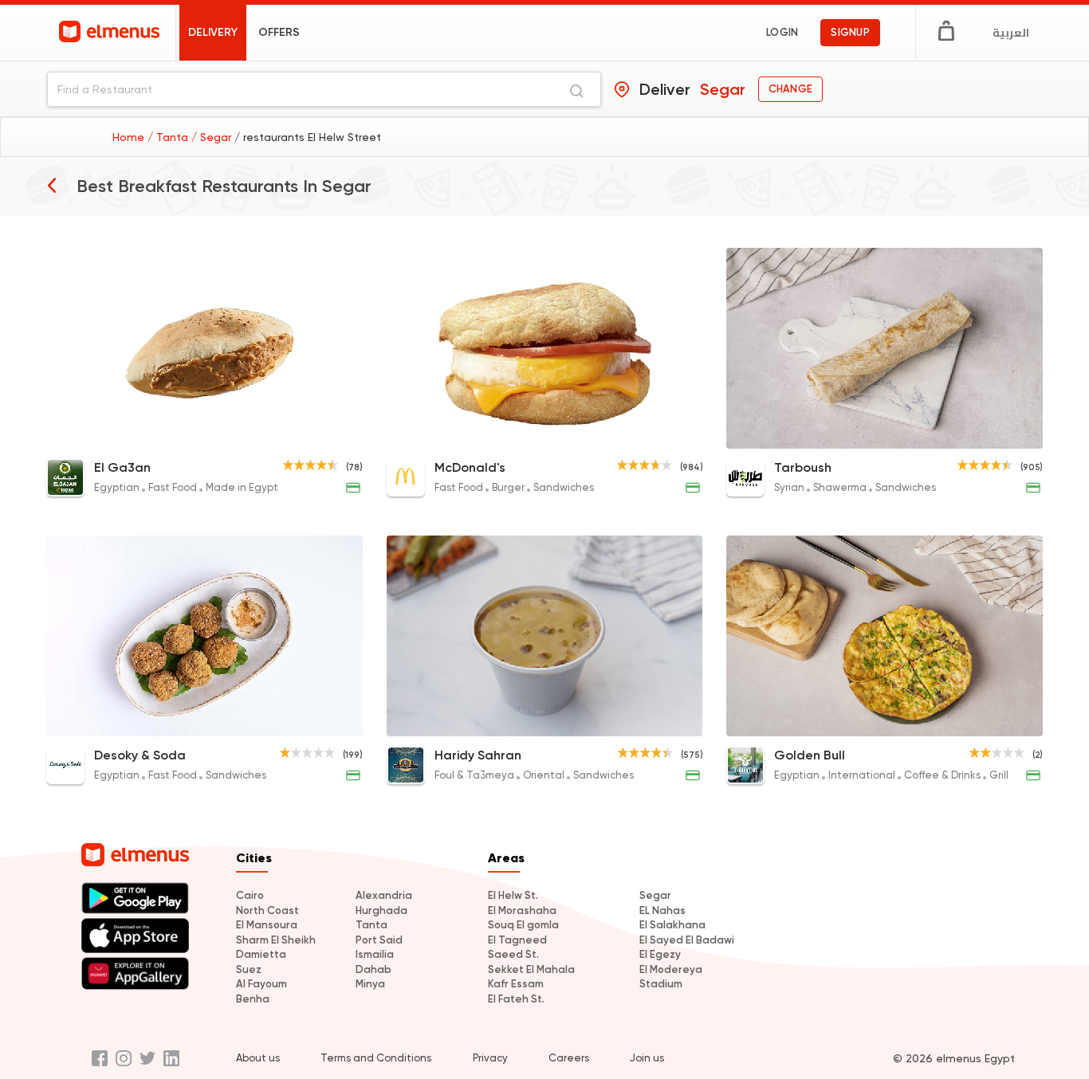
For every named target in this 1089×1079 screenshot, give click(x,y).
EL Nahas (662, 910)
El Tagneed (517, 940)
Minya (370, 984)
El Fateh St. (516, 999)
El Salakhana (672, 925)
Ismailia (375, 954)
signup (850, 32)
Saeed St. (513, 954)
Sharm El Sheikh (276, 940)
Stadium (660, 984)
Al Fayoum (261, 984)
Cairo (250, 895)
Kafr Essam (516, 984)
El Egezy (660, 954)
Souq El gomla (523, 925)
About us (258, 1058)
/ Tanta (169, 137)
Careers (568, 1058)
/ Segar (212, 137)
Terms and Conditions (375, 1058)
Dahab (373, 969)
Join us (647, 1058)
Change (790, 89)
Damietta (261, 954)
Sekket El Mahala (531, 969)
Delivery (213, 32)
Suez (248, 969)
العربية (1011, 32)
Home (129, 137)
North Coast (267, 910)
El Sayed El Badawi (686, 940)
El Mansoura (266, 925)
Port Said (379, 940)
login (782, 32)
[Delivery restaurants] (52, 185)
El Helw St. (513, 895)
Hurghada (381, 910)
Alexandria (384, 895)
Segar (655, 895)
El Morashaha (522, 910)
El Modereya (670, 969)
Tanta (371, 925)
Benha (252, 999)
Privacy (490, 1058)
